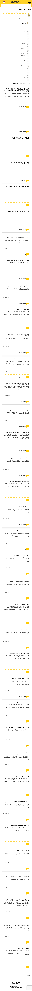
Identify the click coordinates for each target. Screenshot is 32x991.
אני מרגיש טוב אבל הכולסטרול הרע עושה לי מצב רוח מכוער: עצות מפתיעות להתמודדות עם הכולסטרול (17, 900)
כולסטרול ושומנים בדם (23, 948)
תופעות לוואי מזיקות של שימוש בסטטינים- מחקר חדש (17, 727)
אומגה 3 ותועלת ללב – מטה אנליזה (21, 604)
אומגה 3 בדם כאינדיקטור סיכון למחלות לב (19, 653)
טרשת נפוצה (23, 65)
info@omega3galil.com (14, 986)
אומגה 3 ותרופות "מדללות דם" (22, 457)
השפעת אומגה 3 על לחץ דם (22, 113)
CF (24, 31)
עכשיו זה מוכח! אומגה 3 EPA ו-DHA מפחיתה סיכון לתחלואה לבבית (17, 187)
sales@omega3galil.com (14, 987)
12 (27, 745)
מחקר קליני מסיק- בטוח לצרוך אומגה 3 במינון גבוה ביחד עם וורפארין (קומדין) (16, 384)
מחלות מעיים (23, 67)
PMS (24, 34)
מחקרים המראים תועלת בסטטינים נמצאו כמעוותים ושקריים (17, 752)
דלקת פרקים (23, 55)
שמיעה (24, 80)
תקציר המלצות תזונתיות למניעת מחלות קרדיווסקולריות (20, 162)
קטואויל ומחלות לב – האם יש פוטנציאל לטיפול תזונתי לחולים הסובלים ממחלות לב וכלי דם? (17, 138)
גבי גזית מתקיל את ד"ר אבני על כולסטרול (19, 825)
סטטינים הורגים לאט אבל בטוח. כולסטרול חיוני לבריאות (16, 703)
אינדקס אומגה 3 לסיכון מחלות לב (21, 555)
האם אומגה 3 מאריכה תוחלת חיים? (21, 309)
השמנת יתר (23, 63)
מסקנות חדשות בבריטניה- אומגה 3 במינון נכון (18, 481)
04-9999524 (14, 982)
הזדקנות (23, 58)
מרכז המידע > (27, 83)
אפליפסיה (23, 43)
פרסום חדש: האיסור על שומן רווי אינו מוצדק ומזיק (17, 432)
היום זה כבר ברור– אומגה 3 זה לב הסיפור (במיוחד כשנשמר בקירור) (17, 334)
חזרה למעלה (29, 975)
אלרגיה (24, 36)
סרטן (24, 75)
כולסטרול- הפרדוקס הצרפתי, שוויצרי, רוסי (19, 801)
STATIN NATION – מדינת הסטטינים (20, 924)
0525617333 (14, 985)
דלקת (24, 50)
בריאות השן (23, 48)
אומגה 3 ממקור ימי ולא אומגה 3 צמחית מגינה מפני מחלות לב (17, 359)
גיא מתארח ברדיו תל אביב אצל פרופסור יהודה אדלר (17, 260)
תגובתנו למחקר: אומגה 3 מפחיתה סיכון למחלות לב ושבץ (17, 531)
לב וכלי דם (23, 23)
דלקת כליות (23, 53)
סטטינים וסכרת (25, 875)
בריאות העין (23, 46)
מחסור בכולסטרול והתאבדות (22, 776)
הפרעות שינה (22, 60)
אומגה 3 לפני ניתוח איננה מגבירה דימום (20, 236)
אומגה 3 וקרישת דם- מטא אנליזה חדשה (20, 285)
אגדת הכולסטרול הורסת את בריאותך (20, 678)
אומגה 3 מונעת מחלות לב (23, 580)
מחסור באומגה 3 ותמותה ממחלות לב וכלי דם (18, 211)
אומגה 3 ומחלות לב (24, 629)
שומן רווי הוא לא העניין (24, 506)
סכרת (24, 72)
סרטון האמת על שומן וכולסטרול (21, 850)
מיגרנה (24, 70)
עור (24, 77)
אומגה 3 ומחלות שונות (20, 19)
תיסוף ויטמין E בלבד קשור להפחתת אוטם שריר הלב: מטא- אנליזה (17, 408)
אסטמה (24, 41)
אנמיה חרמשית (22, 38)
